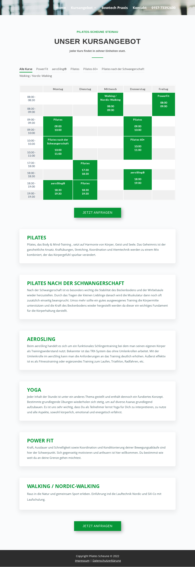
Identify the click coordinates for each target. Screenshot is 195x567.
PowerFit (42, 69)
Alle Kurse (25, 69)
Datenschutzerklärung (107, 560)
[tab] (25, 69)
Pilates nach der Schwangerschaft (123, 69)
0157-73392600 (164, 8)
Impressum (82, 560)
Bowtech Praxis (114, 8)
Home (61, 8)
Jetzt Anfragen (98, 212)
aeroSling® (59, 69)
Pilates (74, 69)
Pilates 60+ (90, 69)
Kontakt (140, 8)
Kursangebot (82, 8)
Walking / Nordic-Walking (35, 75)
